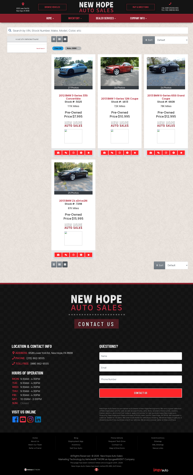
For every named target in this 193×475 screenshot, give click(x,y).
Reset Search (40, 48)
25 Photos (73, 192)
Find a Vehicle (117, 438)
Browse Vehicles (52, 7)
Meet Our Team (35, 444)
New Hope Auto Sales (111, 455)
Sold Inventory (157, 438)
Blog (76, 438)
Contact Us (140, 393)
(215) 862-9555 (35, 358)
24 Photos (119, 87)
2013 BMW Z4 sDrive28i (73, 200)
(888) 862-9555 (39, 363)
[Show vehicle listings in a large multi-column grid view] (59, 39)
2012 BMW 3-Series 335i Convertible (73, 97)
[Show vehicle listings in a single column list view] (53, 39)
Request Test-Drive (117, 441)
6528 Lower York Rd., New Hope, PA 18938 (50, 353)
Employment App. (76, 441)
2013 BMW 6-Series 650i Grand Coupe (166, 97)
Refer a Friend (35, 448)
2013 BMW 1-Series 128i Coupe (119, 98)
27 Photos (73, 87)
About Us (35, 441)
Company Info (137, 18)
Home (49, 18)
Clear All (57, 48)
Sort (150, 40)
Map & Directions (141, 7)
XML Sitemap (158, 444)
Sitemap (158, 441)
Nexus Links (158, 448)
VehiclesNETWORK (95, 459)
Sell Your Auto (76, 448)
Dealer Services (105, 18)
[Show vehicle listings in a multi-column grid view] (65, 39)
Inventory (74, 18)
